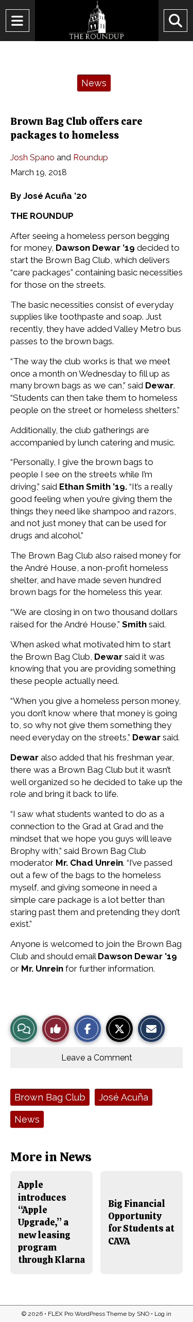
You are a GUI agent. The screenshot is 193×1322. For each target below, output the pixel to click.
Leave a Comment (96, 1058)
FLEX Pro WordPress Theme (87, 1313)
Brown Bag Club (49, 1097)
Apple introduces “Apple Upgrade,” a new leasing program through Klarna (51, 1222)
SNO (143, 1313)
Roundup (90, 157)
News (94, 83)
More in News (51, 1157)
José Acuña (123, 1097)
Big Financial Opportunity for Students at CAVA (141, 1222)
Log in (162, 1313)
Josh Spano (32, 157)
